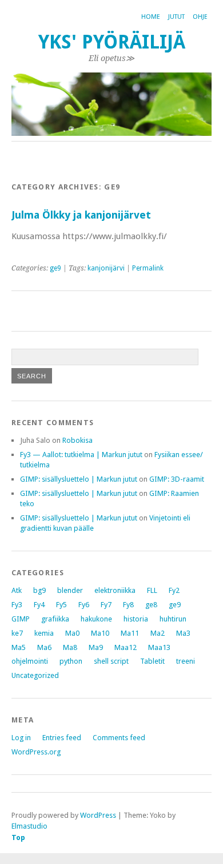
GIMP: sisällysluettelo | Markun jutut (78, 479)
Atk (16, 590)
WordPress (98, 815)
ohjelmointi (29, 661)
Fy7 (106, 604)
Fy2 (174, 590)
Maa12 (125, 647)
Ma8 (70, 647)
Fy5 (61, 604)
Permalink (148, 268)
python (70, 661)
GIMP (20, 619)
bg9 (39, 590)
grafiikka (55, 619)
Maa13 (159, 647)
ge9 (55, 268)
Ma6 (44, 647)
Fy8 (128, 604)
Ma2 (157, 633)
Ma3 (183, 633)
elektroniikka (115, 590)
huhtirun (173, 619)
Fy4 (39, 604)
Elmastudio (29, 826)
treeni (185, 661)
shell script (111, 661)
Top (18, 837)
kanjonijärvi (106, 268)
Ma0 (72, 633)
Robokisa (77, 440)
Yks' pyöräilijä (111, 42)
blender (70, 590)
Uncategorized (35, 675)
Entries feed (61, 737)
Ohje (200, 17)
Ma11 (130, 633)
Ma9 (96, 647)
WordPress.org (36, 752)
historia (136, 619)
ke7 (17, 633)
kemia (44, 633)
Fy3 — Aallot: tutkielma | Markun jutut (81, 454)
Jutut (176, 17)
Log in (21, 737)
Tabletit (152, 661)
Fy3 (16, 604)
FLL (152, 590)
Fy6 (83, 604)
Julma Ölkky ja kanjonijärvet (81, 215)
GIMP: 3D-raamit (176, 479)
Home (150, 17)
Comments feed (119, 737)
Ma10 (100, 633)
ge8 (151, 604)
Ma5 (18, 647)
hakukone (96, 619)
